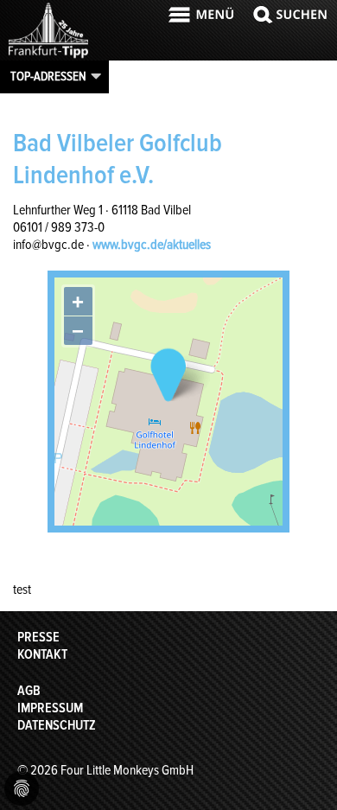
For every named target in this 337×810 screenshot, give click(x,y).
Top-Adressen (48, 76)
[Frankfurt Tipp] (48, 56)
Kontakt (42, 654)
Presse (38, 637)
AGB (29, 690)
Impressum (50, 708)
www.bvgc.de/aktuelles (151, 244)
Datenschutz (56, 725)
